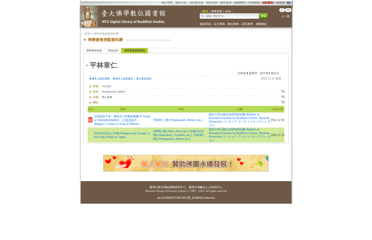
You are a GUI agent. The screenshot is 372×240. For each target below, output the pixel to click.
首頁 (87, 33)
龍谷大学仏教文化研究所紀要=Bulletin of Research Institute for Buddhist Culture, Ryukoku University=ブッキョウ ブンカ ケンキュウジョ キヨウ (239, 120)
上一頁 (285, 16)
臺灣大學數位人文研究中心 (205, 187)
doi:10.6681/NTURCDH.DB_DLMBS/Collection (186, 197)
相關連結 (261, 24)
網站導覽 (167, 2)
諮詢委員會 (196, 2)
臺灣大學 (155, 187)
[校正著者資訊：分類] (282, 97)
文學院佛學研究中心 (173, 187)
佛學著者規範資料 (134, 50)
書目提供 (225, 2)
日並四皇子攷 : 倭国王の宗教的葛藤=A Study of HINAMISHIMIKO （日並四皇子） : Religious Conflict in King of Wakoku (122, 120)
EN (288, 10)
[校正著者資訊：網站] (282, 102)
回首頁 (280, 2)
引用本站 (253, 2)
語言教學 (247, 24)
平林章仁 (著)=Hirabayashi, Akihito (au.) (177, 120)
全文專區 (219, 24)
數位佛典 (233, 24)
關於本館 (181, 2)
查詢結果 (113, 50)
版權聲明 (239, 2)
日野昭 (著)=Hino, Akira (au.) (170, 131)
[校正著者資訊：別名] (282, 91)
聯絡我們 (211, 2)
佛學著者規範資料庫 (106, 33)
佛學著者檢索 (94, 50)
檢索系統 (205, 24)
